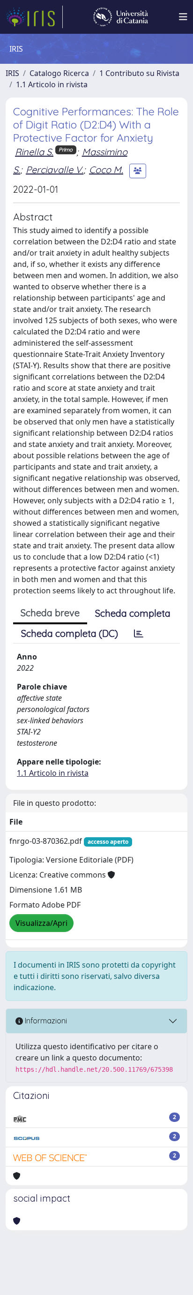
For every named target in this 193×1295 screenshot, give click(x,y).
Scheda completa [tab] (133, 613)
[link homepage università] (121, 17)
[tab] (138, 634)
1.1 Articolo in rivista (52, 84)
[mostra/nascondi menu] (183, 17)
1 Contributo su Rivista (139, 73)
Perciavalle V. (54, 169)
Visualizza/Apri (41, 923)
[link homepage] (34, 17)
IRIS (12, 73)
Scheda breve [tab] (50, 613)
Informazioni (45, 1020)
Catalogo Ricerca (59, 73)
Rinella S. (34, 152)
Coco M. (106, 169)
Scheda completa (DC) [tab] (69, 633)
